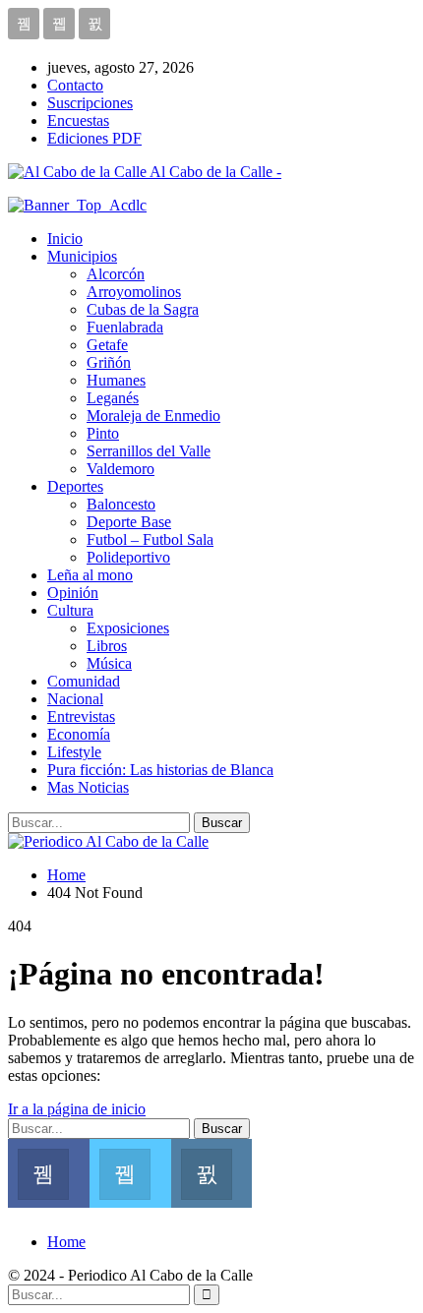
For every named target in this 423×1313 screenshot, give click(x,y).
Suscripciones (90, 102)
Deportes (75, 486)
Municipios (82, 256)
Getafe (107, 344)
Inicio (65, 238)
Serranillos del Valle (149, 451)
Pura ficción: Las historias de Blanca (160, 769)
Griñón (109, 362)
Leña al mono (90, 575)
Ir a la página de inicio (77, 1109)
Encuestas (78, 120)
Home (66, 1241)
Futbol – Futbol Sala (150, 539)
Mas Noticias (88, 787)
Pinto (103, 433)
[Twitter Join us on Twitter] (130, 1171)
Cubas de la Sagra (143, 309)
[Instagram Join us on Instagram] (212, 1171)
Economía (78, 734)
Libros (107, 645)
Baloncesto (121, 504)
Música (109, 663)
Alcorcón (116, 274)
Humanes (116, 380)
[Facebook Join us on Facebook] (49, 1171)
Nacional (75, 698)
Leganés (113, 397)
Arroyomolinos (134, 291)
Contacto (75, 85)
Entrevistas (81, 716)
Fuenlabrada (125, 327)
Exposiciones (128, 628)
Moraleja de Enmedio (153, 415)
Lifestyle (74, 752)
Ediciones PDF (94, 138)
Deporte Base (129, 521)
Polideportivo (128, 557)
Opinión (72, 592)
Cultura (70, 610)
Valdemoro (120, 468)
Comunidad (83, 681)
